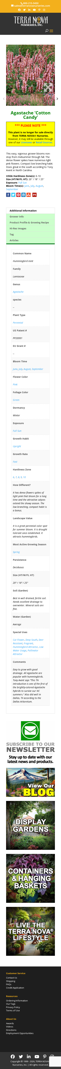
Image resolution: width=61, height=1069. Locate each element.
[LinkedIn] (29, 10)
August (39, 185)
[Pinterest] (39, 10)
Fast (15, 461)
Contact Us (11, 977)
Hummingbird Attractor (25, 646)
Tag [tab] (12, 234)
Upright (17, 446)
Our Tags (10, 1003)
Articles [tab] (14, 240)
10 (24, 477)
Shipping (10, 981)
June (26, 185)
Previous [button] (3, 99)
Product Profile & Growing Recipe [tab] (29, 222)
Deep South (31, 639)
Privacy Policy (13, 1007)
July (32, 185)
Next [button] (57, 99)
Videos (9, 1026)
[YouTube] (34, 10)
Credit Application (15, 987)
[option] (30, 69)
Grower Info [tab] (17, 216)
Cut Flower (18, 639)
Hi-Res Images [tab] (18, 228)
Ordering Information (17, 1000)
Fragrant (28, 643)
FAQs (8, 984)
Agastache (18, 291)
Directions (11, 1029)
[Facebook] (19, 10)
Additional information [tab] (23, 210)
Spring (16, 552)
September (12, 189)
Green (16, 399)
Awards (10, 1023)
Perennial (18, 322)
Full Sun (22, 182)
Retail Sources (44, 142)
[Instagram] (44, 10)
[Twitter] (24, 10)
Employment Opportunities (20, 1033)
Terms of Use (13, 1010)
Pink (15, 384)
